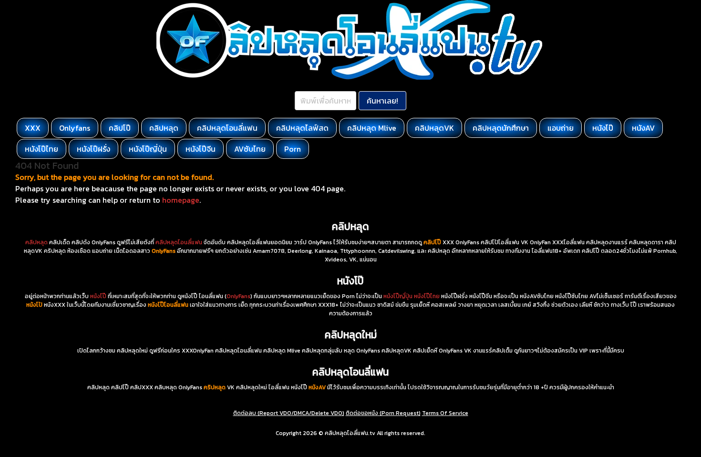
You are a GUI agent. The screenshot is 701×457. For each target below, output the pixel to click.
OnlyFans (238, 296)
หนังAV (643, 128)
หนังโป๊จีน (201, 149)
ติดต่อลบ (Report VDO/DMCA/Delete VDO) (288, 413)
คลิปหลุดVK (434, 128)
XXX (33, 128)
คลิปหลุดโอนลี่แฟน (227, 128)
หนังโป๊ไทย (41, 149)
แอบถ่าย (560, 128)
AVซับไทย (250, 149)
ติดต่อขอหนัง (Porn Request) (383, 413)
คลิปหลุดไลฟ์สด (302, 128)
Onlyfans (74, 128)
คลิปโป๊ (120, 128)
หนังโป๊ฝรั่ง (93, 149)
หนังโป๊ (602, 128)
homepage (180, 200)
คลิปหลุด (163, 128)
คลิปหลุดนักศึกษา (501, 128)
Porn (292, 149)
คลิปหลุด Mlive (371, 128)
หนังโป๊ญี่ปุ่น (148, 149)
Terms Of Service (445, 413)
